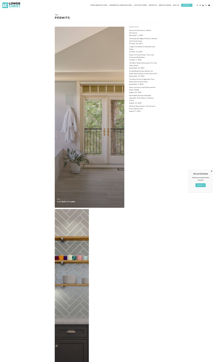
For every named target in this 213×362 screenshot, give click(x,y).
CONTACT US (200, 185)
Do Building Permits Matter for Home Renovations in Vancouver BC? (143, 72)
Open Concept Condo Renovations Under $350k (142, 88)
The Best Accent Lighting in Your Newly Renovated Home (142, 80)
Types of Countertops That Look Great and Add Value (141, 56)
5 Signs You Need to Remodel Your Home (142, 48)
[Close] (211, 171)
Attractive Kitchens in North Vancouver (140, 31)
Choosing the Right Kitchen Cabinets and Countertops (143, 40)
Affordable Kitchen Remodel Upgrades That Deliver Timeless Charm (141, 98)
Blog (58, 199)
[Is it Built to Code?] (89, 117)
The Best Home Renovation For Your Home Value (143, 64)
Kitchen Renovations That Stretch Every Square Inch (142, 107)
